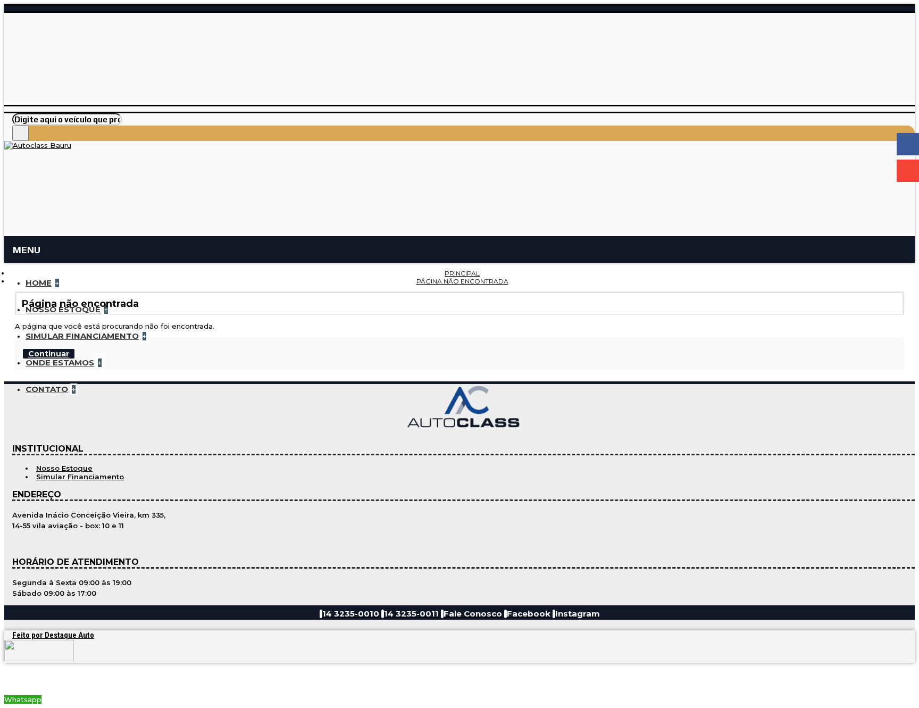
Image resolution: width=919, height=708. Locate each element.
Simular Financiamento (80, 476)
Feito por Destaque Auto (53, 635)
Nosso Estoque (64, 468)
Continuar (48, 354)
